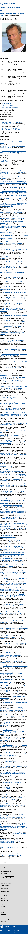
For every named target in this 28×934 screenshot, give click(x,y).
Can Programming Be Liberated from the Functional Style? (12, 341)
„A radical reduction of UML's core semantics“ (13, 745)
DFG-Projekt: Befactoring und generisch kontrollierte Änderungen (12, 122)
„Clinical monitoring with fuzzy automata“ (11, 326)
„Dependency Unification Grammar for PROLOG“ (12, 321)
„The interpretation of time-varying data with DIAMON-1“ (13, 316)
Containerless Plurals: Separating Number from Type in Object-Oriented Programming (13, 172)
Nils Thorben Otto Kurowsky (19, 385)
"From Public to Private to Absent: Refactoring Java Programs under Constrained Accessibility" (12, 554)
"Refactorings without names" (8, 518)
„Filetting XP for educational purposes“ (14, 716)
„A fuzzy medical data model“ (13, 788)
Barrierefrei (3, 914)
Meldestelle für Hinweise (6, 887)
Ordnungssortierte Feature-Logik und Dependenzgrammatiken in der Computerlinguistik (13, 152)
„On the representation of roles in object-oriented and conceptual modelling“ (13, 271)
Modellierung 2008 (14, 847)
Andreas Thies (13, 195)
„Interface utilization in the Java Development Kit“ (13, 692)
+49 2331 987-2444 (9, 876)
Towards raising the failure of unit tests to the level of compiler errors (13, 583)
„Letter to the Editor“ (18, 281)
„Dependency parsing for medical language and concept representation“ (13, 293)
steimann (8, 54)
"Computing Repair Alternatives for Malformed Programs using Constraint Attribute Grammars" (13, 415)
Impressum (3, 921)
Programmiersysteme (19, 13)
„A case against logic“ (18, 782)
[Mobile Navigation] (1, 10)
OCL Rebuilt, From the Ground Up (13, 367)
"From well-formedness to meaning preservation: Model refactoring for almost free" (13, 192)
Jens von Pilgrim (7, 484)
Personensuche (4, 888)
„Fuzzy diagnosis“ (17, 277)
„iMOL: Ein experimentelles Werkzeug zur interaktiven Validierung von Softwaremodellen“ (13, 709)
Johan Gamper (6, 308)
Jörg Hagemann (17, 413)
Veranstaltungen (5, 900)
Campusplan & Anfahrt (6, 883)
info (5, 877)
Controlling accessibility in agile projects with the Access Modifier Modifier (13, 573)
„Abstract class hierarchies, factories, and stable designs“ (13, 267)
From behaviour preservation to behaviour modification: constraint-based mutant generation (13, 548)
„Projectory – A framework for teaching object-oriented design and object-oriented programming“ (12, 733)
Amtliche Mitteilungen (6, 917)
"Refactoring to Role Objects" (7, 537)
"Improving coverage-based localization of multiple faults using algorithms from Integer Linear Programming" (13, 511)
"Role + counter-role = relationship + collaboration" (12, 565)
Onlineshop (3, 904)
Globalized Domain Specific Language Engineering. (11, 465)
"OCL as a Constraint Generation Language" (12, 492)
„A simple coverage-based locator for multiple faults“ (13, 559)
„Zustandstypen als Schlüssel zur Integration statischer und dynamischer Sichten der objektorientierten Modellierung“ (12, 655)
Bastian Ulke (6, 397)
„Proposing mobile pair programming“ (10, 761)
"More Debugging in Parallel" (12, 435)
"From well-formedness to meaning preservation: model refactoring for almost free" (13, 183)
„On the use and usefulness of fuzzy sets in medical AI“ (13, 250)
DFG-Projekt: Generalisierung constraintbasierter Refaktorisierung (11, 129)
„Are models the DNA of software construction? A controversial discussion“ (12, 681)
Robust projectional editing (12, 409)
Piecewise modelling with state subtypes (11, 605)
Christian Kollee (17, 523)
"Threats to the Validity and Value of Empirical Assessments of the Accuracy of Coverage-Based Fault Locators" (13, 502)
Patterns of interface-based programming (13, 231)
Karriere (2, 903)
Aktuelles (3, 898)
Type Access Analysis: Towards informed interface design (12, 612)
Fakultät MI (9, 13)
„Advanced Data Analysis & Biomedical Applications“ (13, 242)
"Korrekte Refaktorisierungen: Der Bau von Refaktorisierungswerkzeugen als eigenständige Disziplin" (14, 204)
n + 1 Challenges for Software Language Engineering (11, 381)
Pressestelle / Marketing (6, 891)
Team (1, 15)
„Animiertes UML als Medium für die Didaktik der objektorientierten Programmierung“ (13, 755)
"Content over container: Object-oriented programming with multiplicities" (13, 475)
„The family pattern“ (18, 261)
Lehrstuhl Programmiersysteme (10, 7)
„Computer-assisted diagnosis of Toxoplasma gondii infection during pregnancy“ (12, 798)
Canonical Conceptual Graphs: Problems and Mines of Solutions (12, 854)
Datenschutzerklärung (6, 919)
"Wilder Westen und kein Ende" (9, 105)
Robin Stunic (15, 354)
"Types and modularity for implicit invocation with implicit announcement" (13, 211)
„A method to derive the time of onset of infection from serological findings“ (13, 298)
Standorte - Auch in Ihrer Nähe (10, 930)
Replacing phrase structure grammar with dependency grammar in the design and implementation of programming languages (13, 403)
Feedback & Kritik (5, 885)
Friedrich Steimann (7, 141)
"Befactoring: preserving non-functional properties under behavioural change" (13, 471)
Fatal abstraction (17, 388)
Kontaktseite (4, 882)
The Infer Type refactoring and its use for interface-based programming (13, 217)
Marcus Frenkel (17, 408)
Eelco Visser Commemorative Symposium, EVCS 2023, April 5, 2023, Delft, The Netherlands (12, 817)
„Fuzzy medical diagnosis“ (7, 161)
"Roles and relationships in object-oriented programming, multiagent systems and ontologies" (13, 589)
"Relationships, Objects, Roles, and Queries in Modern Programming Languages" (12, 841)
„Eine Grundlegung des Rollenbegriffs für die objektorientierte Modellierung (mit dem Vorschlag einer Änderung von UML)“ (13, 774)
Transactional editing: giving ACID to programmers (13, 386)
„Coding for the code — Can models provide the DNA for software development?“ (13, 237)
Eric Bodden (6, 627)
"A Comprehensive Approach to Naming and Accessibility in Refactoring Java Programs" (13, 197)
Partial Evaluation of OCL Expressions (10, 398)
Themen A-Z (3, 912)
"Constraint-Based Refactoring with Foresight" (12, 506)
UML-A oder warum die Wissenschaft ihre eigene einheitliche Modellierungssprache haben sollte (12, 673)
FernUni (2, 13)
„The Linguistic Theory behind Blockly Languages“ (13, 354)
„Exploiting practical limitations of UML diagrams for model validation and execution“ (13, 227)
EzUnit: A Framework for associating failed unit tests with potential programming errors (13, 596)
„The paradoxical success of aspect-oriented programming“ (13, 644)
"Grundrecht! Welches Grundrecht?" (11, 107)
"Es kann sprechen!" (7, 103)
